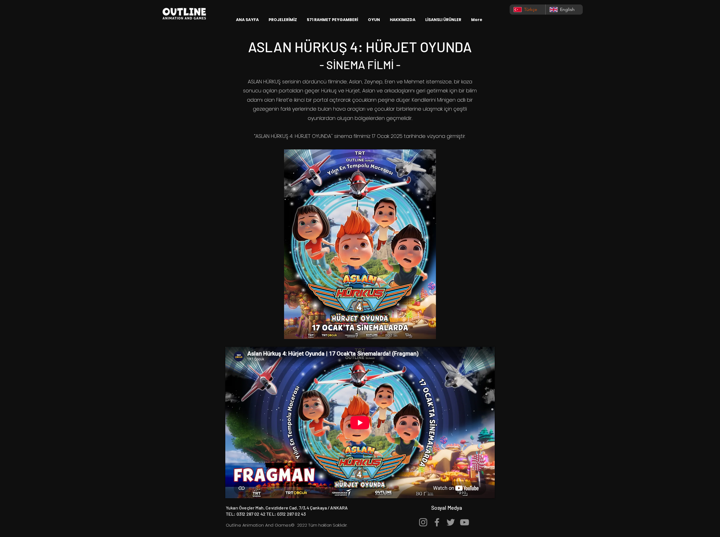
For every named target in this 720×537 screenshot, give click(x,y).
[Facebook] (436, 522)
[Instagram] (423, 522)
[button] (283, 20)
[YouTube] (464, 522)
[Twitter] (450, 522)
